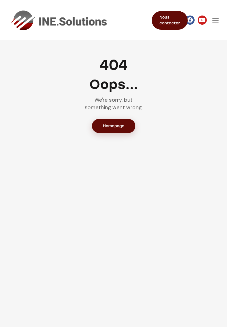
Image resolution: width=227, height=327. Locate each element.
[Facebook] (190, 20)
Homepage (113, 126)
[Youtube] (202, 20)
